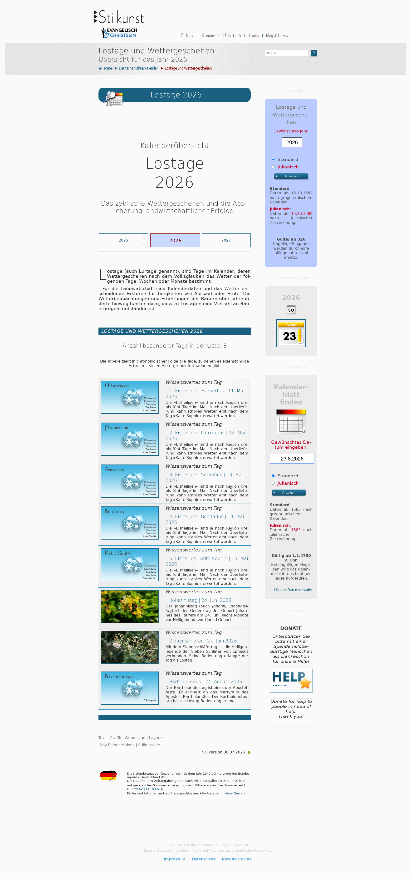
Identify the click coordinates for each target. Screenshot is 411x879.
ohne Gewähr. (235, 793)
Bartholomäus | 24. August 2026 (205, 681)
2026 (175, 240)
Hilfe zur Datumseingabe (293, 589)
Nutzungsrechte (237, 859)
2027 (226, 240)
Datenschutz (203, 859)
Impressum (174, 859)
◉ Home (105, 68)
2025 (123, 240)
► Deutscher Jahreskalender (136, 68)
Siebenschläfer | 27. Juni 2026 (203, 640)
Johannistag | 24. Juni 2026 (200, 600)
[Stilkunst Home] (119, 38)
